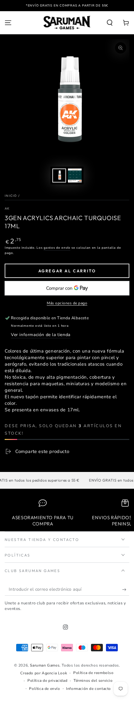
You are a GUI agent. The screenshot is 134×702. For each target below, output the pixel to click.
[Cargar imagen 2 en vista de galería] (75, 175)
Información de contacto (88, 688)
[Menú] (8, 22)
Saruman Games (45, 665)
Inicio (11, 196)
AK (7, 208)
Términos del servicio (93, 680)
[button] (110, 22)
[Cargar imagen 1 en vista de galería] (59, 175)
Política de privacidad (47, 680)
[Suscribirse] (125, 589)
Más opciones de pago (67, 303)
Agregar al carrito (67, 270)
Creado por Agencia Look (43, 673)
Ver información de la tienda (40, 335)
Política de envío (44, 688)
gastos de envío (57, 248)
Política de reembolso (93, 672)
